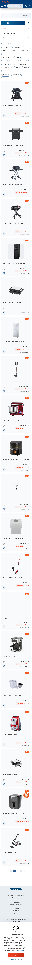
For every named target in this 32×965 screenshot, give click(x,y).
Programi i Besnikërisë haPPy (16, 895)
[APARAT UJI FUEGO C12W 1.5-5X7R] (16, 335)
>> (23, 871)
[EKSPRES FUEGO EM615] (16, 650)
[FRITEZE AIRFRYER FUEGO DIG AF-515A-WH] (16, 453)
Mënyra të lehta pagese (16, 904)
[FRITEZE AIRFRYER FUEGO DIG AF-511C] (16, 807)
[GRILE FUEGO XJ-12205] (16, 768)
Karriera (6, 2)
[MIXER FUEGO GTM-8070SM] (16, 414)
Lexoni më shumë (20, 950)
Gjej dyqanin (16, 908)
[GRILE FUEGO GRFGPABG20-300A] (16, 99)
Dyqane (9, 2)
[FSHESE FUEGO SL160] (16, 847)
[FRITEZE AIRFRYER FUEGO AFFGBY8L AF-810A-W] (16, 611)
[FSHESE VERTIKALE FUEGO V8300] (16, 375)
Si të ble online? (16, 902)
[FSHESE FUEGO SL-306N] (16, 729)
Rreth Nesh (2, 2)
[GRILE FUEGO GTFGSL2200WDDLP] (16, 296)
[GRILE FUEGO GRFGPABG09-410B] (16, 139)
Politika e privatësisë (16, 917)
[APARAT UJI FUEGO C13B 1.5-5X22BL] (16, 257)
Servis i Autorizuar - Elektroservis (16, 900)
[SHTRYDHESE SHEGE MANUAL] (16, 493)
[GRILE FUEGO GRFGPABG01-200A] (16, 217)
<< (8, 871)
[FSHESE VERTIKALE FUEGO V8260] (16, 571)
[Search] (20, 6)
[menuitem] (8, 871)
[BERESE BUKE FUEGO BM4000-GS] (16, 532)
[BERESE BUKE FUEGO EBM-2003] (16, 689)
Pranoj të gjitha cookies (16, 955)
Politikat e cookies (16, 921)
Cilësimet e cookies (16, 959)
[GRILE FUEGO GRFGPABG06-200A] (16, 178)
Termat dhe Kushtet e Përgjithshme (16, 919)
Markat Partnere (16, 897)
